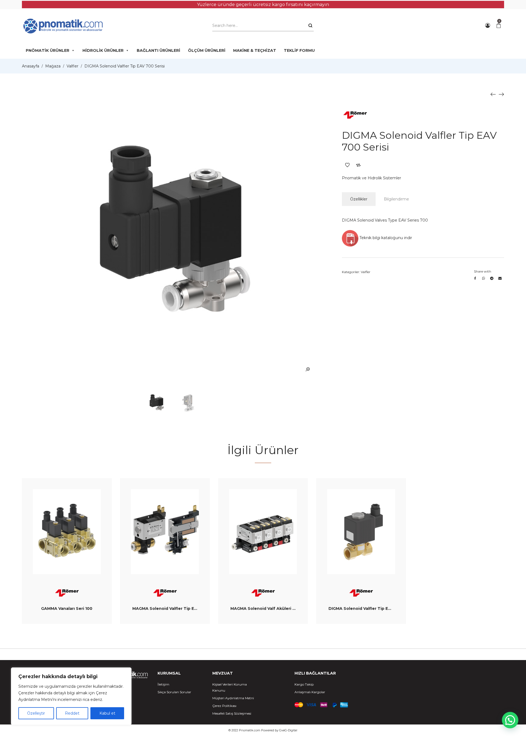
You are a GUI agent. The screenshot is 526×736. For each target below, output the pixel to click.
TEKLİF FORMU (299, 50)
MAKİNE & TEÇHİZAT (254, 50)
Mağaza (53, 66)
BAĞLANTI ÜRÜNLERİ (158, 50)
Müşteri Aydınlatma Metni (233, 698)
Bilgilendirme (396, 199)
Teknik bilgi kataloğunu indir (385, 237)
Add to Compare (358, 165)
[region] (71, 696)
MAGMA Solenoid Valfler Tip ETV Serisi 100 (176, 608)
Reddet (72, 713)
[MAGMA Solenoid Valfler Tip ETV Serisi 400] (493, 94)
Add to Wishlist (347, 165)
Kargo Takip (304, 684)
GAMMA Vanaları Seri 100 (66, 608)
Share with (482, 271)
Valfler (72, 66)
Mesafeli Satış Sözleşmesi (231, 713)
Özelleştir (36, 713)
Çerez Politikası (224, 706)
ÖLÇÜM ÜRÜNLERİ (206, 50)
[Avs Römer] (355, 114)
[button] (510, 720)
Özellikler (358, 199)
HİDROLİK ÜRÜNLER (103, 50)
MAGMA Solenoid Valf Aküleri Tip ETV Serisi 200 (280, 608)
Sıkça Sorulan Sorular (174, 692)
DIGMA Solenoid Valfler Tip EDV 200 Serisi (372, 608)
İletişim (163, 684)
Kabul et (107, 713)
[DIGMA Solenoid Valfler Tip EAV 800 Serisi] (501, 94)
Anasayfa (30, 66)
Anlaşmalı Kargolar (310, 692)
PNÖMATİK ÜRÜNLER (47, 50)
